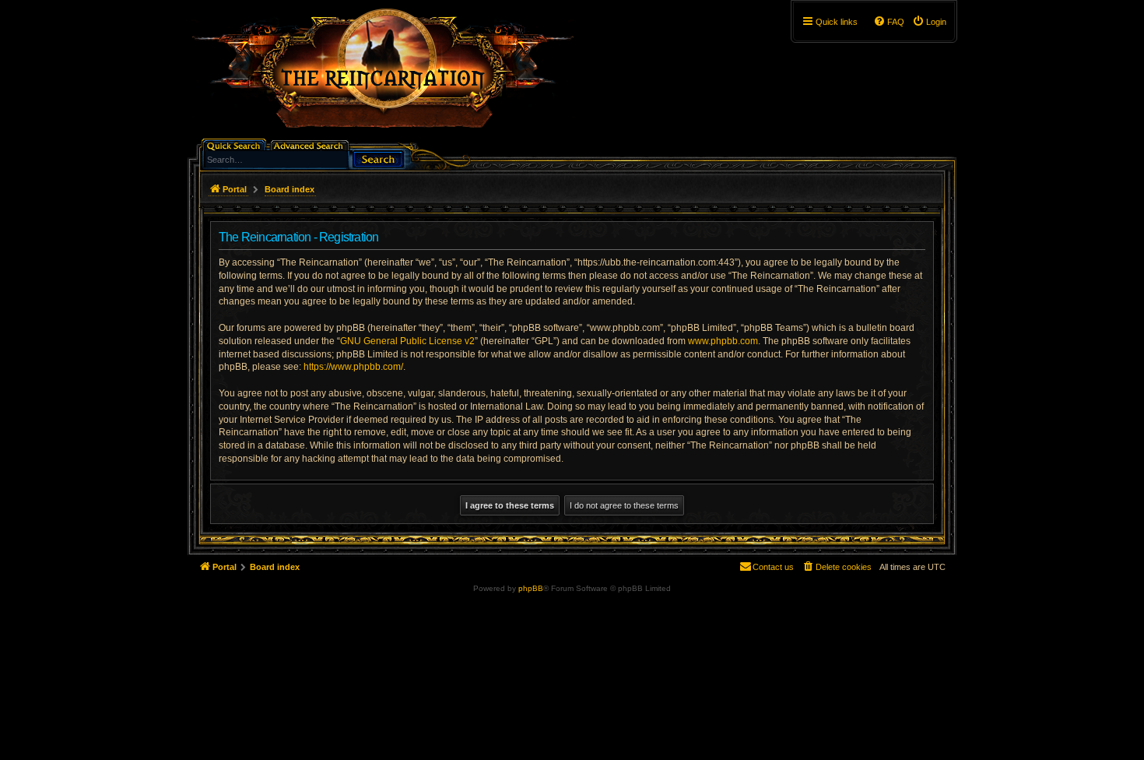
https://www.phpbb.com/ (353, 366)
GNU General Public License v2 (407, 341)
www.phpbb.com (723, 341)
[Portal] (391, 75)
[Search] (378, 157)
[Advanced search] (311, 144)
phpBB (530, 588)
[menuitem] (929, 21)
